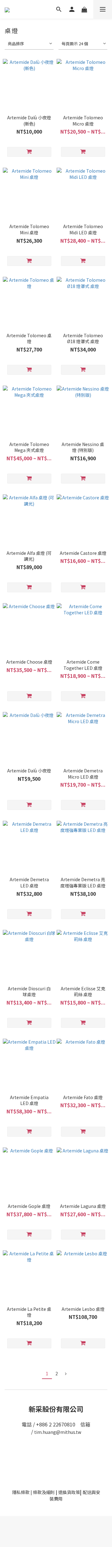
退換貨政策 (69, 1492)
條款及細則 (44, 1492)
